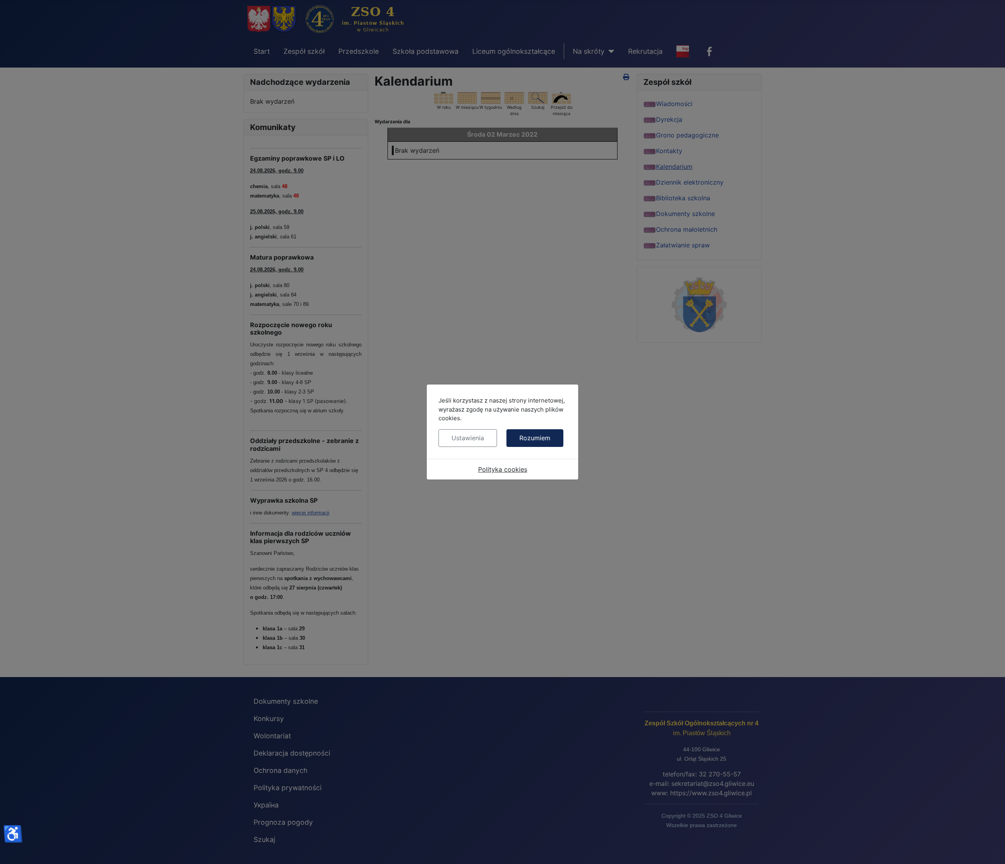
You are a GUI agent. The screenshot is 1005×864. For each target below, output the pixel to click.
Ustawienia (467, 438)
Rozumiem (534, 438)
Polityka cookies (502, 469)
